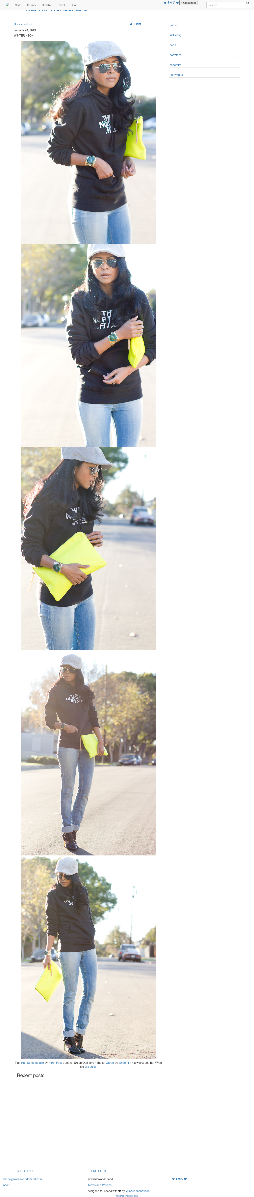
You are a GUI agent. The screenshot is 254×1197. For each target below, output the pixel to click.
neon (173, 45)
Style (18, 5)
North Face (55, 1063)
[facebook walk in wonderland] (168, 3)
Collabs (46, 5)
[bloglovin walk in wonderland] (177, 3)
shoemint (175, 65)
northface (176, 55)
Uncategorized (23, 24)
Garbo (110, 1063)
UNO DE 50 (98, 1171)
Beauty (31, 5)
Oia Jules (90, 1067)
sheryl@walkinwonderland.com (22, 1179)
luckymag (176, 35)
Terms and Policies (100, 1185)
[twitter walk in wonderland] (165, 3)
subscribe (190, 3)
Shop (74, 5)
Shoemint (125, 1063)
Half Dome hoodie (32, 1063)
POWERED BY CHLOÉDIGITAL (127, 1196)
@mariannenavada (138, 1191)
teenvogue (176, 75)
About (6, 1185)
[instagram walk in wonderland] (171, 3)
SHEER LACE (25, 1171)
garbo (173, 25)
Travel (61, 5)
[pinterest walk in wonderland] (174, 3)
